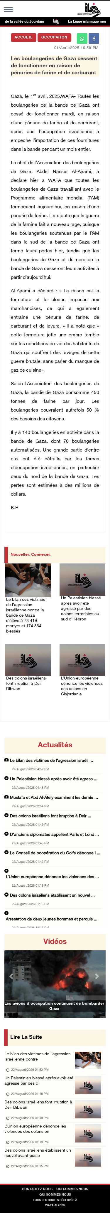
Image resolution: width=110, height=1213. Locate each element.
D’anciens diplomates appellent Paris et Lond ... (54, 834)
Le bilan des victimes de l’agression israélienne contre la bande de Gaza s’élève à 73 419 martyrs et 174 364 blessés (25, 615)
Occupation (54, 38)
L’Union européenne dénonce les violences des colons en (35, 1129)
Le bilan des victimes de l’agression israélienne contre (37, 1057)
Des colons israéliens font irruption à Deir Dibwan (26, 684)
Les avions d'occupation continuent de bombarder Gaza (54, 1006)
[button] (12, 976)
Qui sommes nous (72, 1189)
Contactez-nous (37, 1189)
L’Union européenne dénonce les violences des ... (52, 877)
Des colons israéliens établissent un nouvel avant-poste (37, 1153)
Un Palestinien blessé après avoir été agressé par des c (38, 1081)
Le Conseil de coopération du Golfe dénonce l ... (55, 853)
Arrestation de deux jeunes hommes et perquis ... (51, 919)
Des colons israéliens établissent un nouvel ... (52, 895)
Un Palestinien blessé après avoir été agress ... (53, 779)
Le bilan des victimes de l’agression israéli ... (51, 760)
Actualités (55, 745)
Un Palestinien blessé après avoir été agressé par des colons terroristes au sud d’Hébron (81, 609)
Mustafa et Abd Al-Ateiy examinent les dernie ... (54, 797)
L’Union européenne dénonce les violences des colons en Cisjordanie (82, 686)
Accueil (24, 38)
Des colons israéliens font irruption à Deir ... (50, 816)
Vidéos (55, 942)
